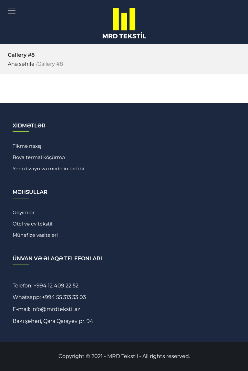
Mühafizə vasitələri (35, 235)
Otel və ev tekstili (33, 224)
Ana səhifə (21, 64)
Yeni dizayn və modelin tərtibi (48, 168)
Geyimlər (24, 212)
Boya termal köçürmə (39, 157)
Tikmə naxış (27, 146)
